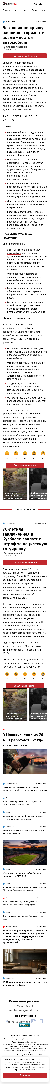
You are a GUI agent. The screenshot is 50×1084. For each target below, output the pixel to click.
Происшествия (11, 523)
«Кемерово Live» (30, 666)
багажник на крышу (14, 98)
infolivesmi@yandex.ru (23, 1010)
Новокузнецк (11, 730)
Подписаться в (25, 56)
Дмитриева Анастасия (15, 47)
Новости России (12, 926)
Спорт (8, 812)
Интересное (10, 22)
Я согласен (25, 1075)
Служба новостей (13, 553)
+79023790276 (23, 1005)
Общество (10, 826)
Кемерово (10, 898)
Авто (8, 798)
